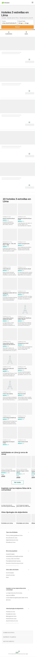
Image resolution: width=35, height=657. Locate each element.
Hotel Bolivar (21, 417)
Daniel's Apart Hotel (23, 292)
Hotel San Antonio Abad (24, 268)
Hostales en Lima (22, 523)
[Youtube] (21, 647)
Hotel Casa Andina (8, 393)
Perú (7, 577)
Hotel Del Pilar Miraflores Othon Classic (24, 319)
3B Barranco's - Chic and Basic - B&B (9, 244)
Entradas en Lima (10, 542)
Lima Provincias (10, 575)
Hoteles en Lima (7, 523)
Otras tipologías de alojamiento (14, 608)
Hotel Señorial (6, 268)
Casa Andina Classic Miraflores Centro (8, 319)
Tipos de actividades (12, 532)
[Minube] (5, 2)
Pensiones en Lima (11, 618)
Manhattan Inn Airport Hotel (8, 442)
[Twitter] (17, 647)
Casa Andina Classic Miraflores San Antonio (9, 344)
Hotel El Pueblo (10, 554)
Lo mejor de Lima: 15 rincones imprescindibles (8, 506)
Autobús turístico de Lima (8, 471)
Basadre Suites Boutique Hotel (24, 219)
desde (2, 474)
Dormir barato (10, 572)
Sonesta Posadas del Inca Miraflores (10, 293)
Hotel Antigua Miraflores (9, 417)
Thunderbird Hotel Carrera (13, 561)
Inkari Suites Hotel (23, 441)
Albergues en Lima (11, 616)
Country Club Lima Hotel (12, 558)
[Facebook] (15, 647)
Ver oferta (30, 61)
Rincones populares (11, 551)
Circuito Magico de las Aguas (22, 471)
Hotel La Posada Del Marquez (8, 369)
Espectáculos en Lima (12, 540)
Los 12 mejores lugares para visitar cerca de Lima (23, 506)
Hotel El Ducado (22, 368)
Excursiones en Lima (11, 537)
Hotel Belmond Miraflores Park (14, 556)
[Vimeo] (19, 647)
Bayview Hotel (22, 393)
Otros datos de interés (12, 569)
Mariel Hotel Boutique (9, 218)
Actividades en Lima (9, 452)
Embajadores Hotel (23, 343)
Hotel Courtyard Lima (23, 243)
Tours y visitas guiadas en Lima (14, 535)
